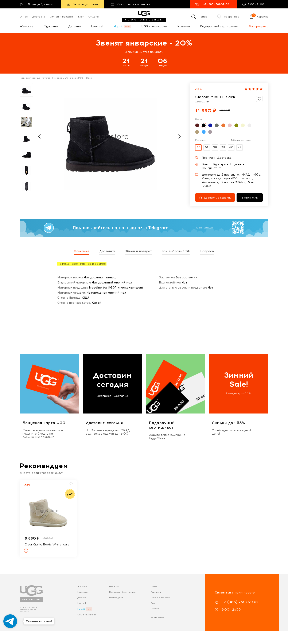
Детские (74, 26)
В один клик (250, 197)
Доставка (38, 16)
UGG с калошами (154, 26)
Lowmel (97, 26)
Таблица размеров (241, 140)
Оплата (93, 16)
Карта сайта (157, 617)
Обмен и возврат (61, 16)
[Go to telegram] (10, 621)
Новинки (183, 26)
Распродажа (258, 26)
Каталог (46, 78)
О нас (24, 16)
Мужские (51, 26)
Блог (81, 16)
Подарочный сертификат (219, 26)
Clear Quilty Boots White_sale (47, 544)
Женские (26, 26)
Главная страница (30, 78)
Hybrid (119, 26)
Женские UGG (60, 78)
